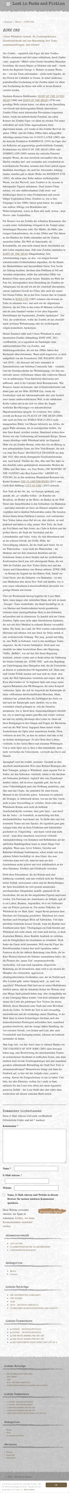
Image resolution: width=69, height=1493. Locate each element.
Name (7, 1168)
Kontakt (9, 1452)
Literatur (13, 1274)
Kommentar (10, 1126)
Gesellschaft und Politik (15, 1435)
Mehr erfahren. (29, 1489)
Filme (8, 1432)
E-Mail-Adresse (12, 1175)
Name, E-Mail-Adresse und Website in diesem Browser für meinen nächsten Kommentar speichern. (32, 1199)
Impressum (10, 1455)
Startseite (8, 21)
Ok (56, 1484)
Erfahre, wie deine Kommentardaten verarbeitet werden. (18, 1222)
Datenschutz (10, 1458)
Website (7, 1188)
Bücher (18, 21)
